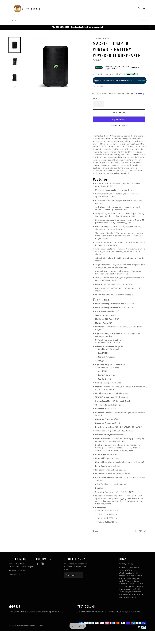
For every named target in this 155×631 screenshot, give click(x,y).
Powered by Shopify (36, 625)
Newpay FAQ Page (126, 564)
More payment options (119, 125)
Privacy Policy (14, 574)
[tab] (120, 179)
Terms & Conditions (17, 570)
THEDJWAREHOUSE (21, 625)
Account (144, 21)
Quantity (96, 99)
